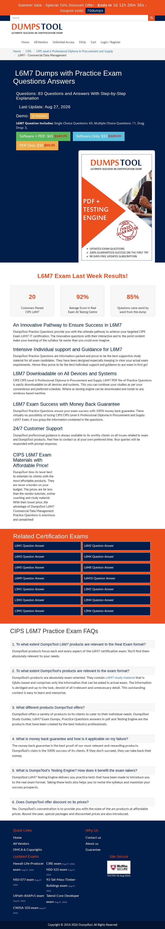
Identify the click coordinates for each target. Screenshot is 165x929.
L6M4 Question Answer (99, 556)
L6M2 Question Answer (99, 546)
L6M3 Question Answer (29, 556)
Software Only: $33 (98, 136)
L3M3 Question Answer (29, 600)
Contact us (93, 837)
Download (40, 116)
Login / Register (110, 42)
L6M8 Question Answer (99, 567)
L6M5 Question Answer (29, 567)
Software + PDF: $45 (43, 136)
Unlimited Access (63, 42)
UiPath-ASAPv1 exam (28, 895)
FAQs (82, 42)
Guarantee (93, 849)
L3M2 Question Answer (99, 589)
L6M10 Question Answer (99, 578)
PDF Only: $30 (37, 145)
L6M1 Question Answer (29, 546)
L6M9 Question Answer (29, 578)
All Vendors (41, 42)
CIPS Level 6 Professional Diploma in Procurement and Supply (74, 51)
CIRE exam (53, 863)
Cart (93, 42)
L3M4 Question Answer (99, 600)
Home (25, 42)
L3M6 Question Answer (99, 611)
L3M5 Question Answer (29, 611)
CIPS (28, 51)
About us (92, 843)
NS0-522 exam (56, 869)
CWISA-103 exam (25, 907)
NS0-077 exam (23, 879)
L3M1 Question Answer (29, 589)
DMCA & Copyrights (27, 849)
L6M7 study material (120, 677)
